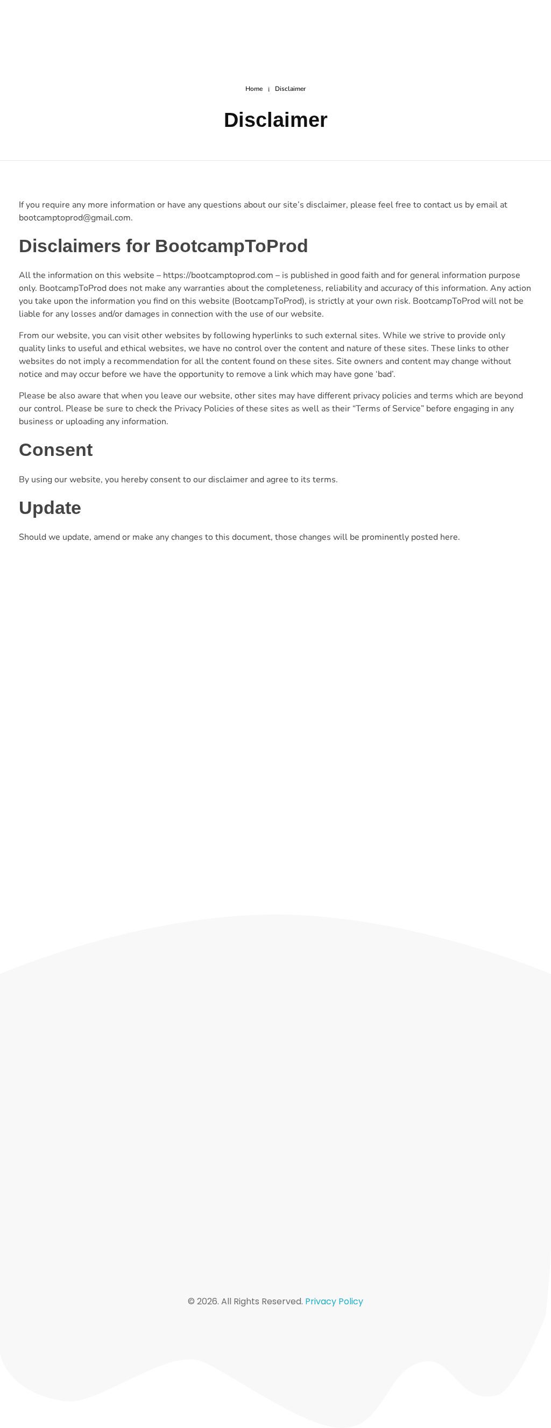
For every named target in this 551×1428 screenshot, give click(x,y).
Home (254, 88)
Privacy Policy (334, 1301)
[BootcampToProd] (95, 26)
